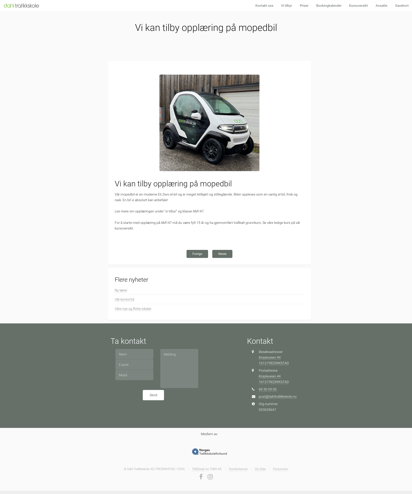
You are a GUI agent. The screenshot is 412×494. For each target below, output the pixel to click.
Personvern (280, 469)
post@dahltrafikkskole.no (278, 396)
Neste (222, 254)
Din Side (260, 469)
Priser (304, 6)
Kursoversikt (358, 6)
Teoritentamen (238, 469)
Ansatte (381, 6)
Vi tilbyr (286, 6)
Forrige (197, 254)
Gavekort (402, 6)
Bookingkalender (329, 6)
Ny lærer (121, 290)
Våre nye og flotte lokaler (133, 309)
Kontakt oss (264, 6)
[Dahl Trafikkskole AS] (21, 5)
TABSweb (198, 469)
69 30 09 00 (268, 389)
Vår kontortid (124, 299)
